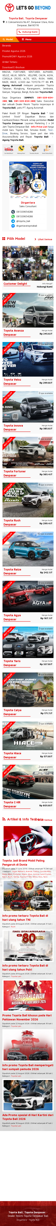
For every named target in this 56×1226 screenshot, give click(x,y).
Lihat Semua (44, 239)
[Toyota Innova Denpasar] (28, 406)
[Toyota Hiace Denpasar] (28, 735)
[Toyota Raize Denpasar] (28, 548)
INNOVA (6, 72)
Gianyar (6, 92)
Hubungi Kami (29, 32)
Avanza (29, 871)
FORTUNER (19, 72)
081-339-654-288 (24, 101)
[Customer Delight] (28, 263)
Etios (10, 874)
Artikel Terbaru (9, 62)
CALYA (42, 75)
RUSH (41, 78)
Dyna (4, 874)
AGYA (50, 75)
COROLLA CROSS (11, 78)
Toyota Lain (16, 976)
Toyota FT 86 (26, 877)
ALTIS (26, 78)
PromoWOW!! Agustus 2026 (17, 56)
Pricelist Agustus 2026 (13, 51)
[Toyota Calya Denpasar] (28, 689)
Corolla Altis (45, 871)
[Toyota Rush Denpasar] (28, 499)
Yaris (45, 877)
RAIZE (5, 82)
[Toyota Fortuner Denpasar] (28, 452)
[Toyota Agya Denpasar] (28, 596)
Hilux (30, 874)
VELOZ (5, 75)
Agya (14, 871)
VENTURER (34, 72)
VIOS (34, 78)
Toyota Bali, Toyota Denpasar (28, 18)
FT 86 (45, 82)
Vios (40, 877)
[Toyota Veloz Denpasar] (28, 359)
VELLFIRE (32, 75)
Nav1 (4, 877)
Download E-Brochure (13, 67)
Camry (36, 871)
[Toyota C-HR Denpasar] (28, 781)
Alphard (21, 871)
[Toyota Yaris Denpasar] (28, 642)
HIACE (13, 82)
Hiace (24, 874)
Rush (10, 877)
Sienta (16, 877)
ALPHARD (48, 72)
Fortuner (17, 874)
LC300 (21, 82)
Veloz (35, 877)
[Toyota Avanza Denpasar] (28, 310)
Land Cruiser (45, 874)
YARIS (50, 78)
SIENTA (22, 75)
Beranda (6, 45)
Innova (36, 874)
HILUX (14, 75)
